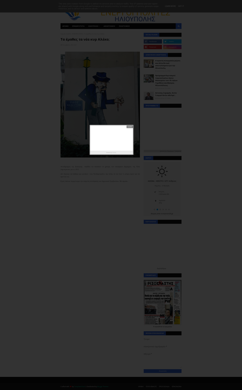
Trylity (114, 152)
